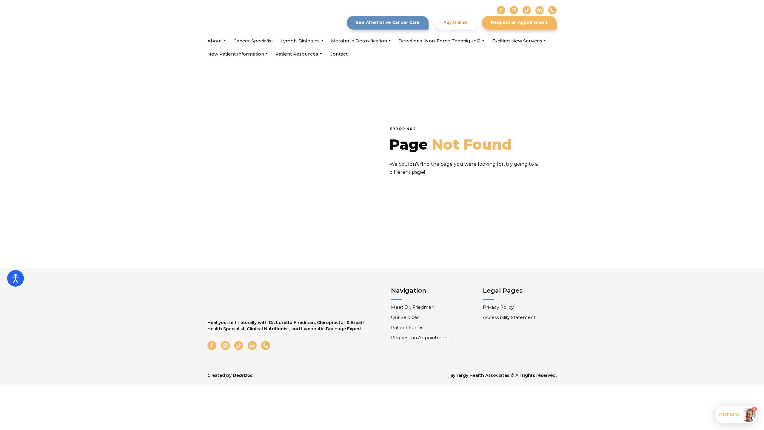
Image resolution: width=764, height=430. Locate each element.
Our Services (405, 317)
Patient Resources (296, 54)
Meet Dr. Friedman (412, 307)
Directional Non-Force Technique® (439, 41)
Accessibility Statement (509, 317)
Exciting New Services (517, 41)
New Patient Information (235, 54)
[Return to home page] (241, 17)
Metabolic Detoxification (359, 41)
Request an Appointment (420, 337)
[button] (501, 10)
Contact (338, 54)
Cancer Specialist (253, 41)
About (214, 41)
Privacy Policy (498, 307)
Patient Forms (407, 327)
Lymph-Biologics (300, 41)
